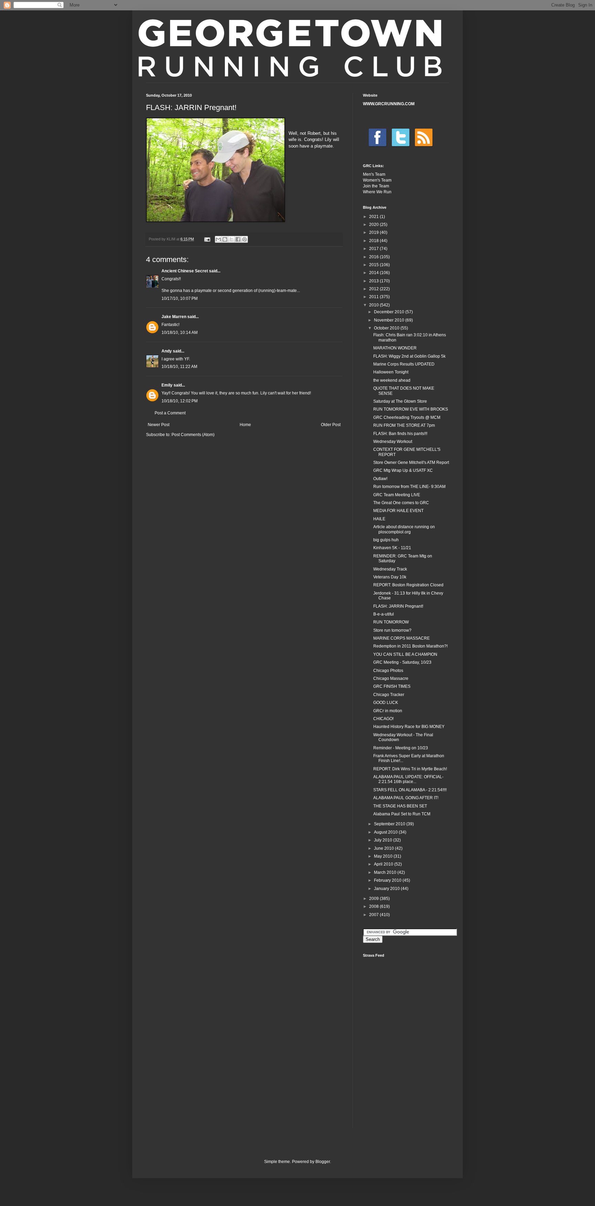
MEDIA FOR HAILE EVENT (398, 510)
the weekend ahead (391, 380)
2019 (374, 232)
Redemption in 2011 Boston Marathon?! (410, 646)
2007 (374, 914)
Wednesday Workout (392, 441)
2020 (374, 224)
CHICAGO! (383, 718)
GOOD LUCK (385, 702)
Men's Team (374, 174)
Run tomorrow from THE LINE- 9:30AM (409, 486)
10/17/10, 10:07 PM (179, 298)
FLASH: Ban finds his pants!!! (400, 433)
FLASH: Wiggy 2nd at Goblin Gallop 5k (409, 356)
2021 (374, 216)
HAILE (379, 519)
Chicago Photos (388, 670)
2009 (374, 898)
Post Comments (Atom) (193, 434)
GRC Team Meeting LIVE (396, 494)
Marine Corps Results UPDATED (404, 364)
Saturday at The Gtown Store (400, 401)
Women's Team (377, 180)
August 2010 (386, 832)
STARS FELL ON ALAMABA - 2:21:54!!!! (410, 789)
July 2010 (383, 840)
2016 (374, 256)
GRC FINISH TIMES (391, 686)
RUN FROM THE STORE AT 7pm (404, 425)
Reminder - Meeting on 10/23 (400, 748)
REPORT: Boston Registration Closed (408, 585)
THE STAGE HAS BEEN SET (400, 806)
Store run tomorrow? (392, 630)
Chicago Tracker (388, 694)
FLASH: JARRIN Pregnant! (398, 606)
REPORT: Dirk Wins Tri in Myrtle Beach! (410, 769)
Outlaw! (380, 478)
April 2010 (384, 864)
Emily (167, 385)
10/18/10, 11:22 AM (179, 366)
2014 (374, 272)
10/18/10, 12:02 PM (179, 401)
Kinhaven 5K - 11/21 (392, 547)
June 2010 (384, 848)
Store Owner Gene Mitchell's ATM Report (411, 462)
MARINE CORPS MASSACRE (401, 638)
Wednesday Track (390, 569)
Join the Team (376, 186)
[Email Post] (206, 239)
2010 (374, 305)
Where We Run (377, 191)
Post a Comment (170, 413)
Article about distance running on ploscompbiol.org (404, 529)
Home (245, 424)
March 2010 (385, 872)
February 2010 (388, 880)
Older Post (331, 424)
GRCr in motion (387, 710)
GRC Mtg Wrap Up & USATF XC (403, 470)
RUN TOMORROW (391, 622)
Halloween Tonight (390, 372)
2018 (374, 240)
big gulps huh (386, 539)
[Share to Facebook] (237, 239)
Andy (166, 351)
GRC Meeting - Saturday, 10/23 (402, 662)
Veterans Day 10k (389, 577)
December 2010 (389, 311)
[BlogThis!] (224, 239)
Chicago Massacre (390, 678)
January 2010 (387, 888)
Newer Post (158, 424)
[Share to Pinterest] (244, 239)
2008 (374, 906)
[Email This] (218, 239)
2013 (374, 281)
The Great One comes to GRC (401, 502)
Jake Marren (173, 316)
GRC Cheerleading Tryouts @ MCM (406, 417)
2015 (374, 264)
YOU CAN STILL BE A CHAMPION (405, 654)
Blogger (322, 1161)
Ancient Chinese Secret (184, 271)
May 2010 (384, 856)
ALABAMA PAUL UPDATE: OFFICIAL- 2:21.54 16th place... (408, 779)
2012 (374, 288)
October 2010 (387, 328)
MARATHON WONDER (395, 348)
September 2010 (390, 824)
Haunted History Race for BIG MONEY (409, 726)
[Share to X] (231, 239)
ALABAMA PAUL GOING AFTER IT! (405, 797)
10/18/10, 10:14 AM (179, 332)
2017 (374, 248)
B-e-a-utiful (383, 614)
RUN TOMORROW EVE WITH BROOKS (410, 409)
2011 (374, 296)
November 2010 (389, 320)
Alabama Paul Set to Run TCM (401, 814)
